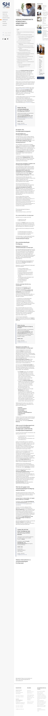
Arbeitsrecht (28, 102)
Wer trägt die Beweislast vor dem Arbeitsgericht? (24, 66)
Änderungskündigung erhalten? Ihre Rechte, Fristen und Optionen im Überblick (30, 697)
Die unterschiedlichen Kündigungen (25, 40)
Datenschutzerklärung (41, 709)
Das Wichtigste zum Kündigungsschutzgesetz (26, 36)
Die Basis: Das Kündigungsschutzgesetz (24, 34)
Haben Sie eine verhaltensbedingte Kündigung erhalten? (25, 33)
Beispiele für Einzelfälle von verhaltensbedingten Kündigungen (24, 50)
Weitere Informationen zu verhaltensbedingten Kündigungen (25, 62)
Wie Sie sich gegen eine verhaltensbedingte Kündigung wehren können (25, 57)
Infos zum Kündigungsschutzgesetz (24, 64)
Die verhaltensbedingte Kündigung (23, 41)
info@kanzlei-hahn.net (22, 124)
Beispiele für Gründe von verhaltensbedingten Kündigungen (26, 44)
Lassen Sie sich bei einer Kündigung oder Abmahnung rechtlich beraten (24, 60)
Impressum (39, 708)
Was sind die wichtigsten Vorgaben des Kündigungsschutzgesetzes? (25, 38)
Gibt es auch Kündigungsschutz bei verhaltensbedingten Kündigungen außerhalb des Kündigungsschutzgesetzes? (25, 53)
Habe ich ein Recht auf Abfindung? (30, 702)
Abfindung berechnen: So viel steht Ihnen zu (44, 8)
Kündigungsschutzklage (24, 88)
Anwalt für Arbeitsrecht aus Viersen (26, 117)
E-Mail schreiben (7, 35)
